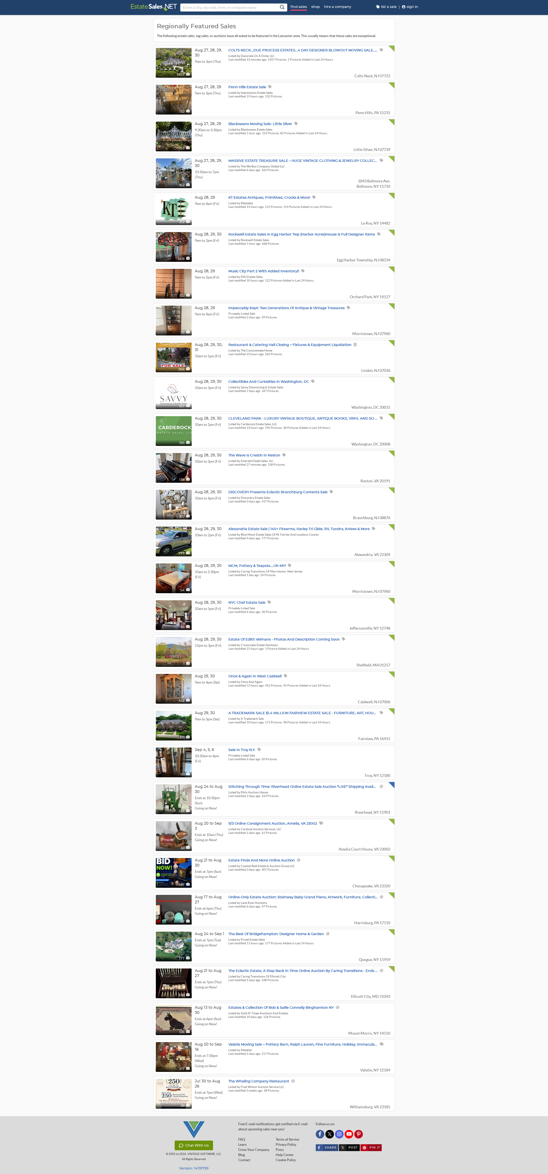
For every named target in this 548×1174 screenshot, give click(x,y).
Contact (244, 1160)
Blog (241, 1155)
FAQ (241, 1139)
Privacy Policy (286, 1144)
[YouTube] (349, 1134)
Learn (242, 1144)
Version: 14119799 (193, 1168)
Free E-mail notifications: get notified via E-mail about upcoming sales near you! (273, 1126)
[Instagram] (339, 1134)
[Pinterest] (358, 1134)
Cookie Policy (286, 1160)
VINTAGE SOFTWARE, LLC (204, 1154)
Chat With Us (197, 1145)
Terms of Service (287, 1139)
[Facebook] (320, 1134)
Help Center (285, 1155)
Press (280, 1150)
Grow (253, 1150)
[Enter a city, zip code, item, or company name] (282, 7)
